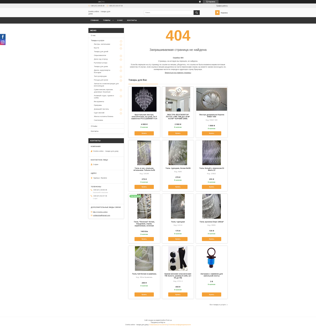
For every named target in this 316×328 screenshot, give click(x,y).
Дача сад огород (101, 59)
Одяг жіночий (99, 113)
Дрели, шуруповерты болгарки (102, 71)
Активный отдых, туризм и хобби (104, 97)
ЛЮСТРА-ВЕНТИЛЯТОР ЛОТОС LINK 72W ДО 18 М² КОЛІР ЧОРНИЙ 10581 (178, 117)
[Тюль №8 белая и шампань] (144, 258)
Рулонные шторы (100, 63)
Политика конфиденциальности (179, 325)
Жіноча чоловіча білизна (103, 116)
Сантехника (98, 120)
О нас (120, 20)
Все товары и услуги (218, 305)
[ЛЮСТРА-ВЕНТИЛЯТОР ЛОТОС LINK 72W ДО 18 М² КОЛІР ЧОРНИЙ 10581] (178, 99)
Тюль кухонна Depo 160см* (211, 222)
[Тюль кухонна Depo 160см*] (211, 206)
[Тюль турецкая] (178, 206)
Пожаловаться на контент (158, 325)
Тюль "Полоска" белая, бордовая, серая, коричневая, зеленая (144, 224)
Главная (95, 20)
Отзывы (94, 126)
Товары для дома (101, 66)
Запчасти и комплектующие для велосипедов (106, 85)
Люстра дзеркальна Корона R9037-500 (211, 116)
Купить (144, 133)
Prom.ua (169, 320)
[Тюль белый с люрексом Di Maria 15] (211, 152)
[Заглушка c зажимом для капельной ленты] (211, 258)
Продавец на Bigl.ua (158, 322)
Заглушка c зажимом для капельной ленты (211, 275)
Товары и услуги (97, 40)
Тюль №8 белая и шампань (144, 274)
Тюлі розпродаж (100, 76)
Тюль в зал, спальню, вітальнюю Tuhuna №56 (144, 169)
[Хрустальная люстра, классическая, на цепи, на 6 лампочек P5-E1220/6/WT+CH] (144, 99)
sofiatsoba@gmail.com (101, 215)
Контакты (132, 20)
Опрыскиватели (100, 55)
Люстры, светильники (102, 44)
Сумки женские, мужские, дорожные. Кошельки (103, 91)
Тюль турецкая (178, 222)
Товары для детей (101, 51)
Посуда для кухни (101, 80)
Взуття (96, 48)
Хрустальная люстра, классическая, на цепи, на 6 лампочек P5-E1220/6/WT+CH (144, 117)
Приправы (98, 105)
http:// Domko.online (100, 212)
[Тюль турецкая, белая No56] (178, 152)
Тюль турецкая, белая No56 (177, 168)
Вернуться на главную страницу (178, 73)
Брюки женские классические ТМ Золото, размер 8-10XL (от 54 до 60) (177, 276)
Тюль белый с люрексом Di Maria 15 (211, 169)
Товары (106, 20)
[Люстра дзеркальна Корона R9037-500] (211, 99)
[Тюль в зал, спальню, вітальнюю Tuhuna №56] (144, 152)
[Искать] (197, 12)
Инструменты (99, 101)
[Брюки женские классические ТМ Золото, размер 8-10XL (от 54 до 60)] (178, 258)
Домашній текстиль (101, 109)
